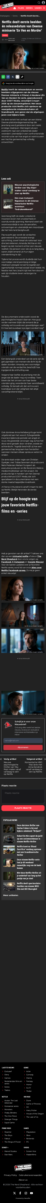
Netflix (4, 89)
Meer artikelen (10, 895)
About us (23, 1180)
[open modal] (43, 2)
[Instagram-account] (25, 1193)
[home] (14, 8)
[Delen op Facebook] (8, 77)
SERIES (29, 8)
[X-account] (14, 1193)
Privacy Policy (10, 1175)
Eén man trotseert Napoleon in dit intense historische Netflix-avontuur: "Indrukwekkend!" (27, 203)
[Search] (39, 2)
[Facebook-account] (20, 1193)
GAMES (38, 8)
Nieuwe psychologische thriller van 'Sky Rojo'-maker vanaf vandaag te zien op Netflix (27, 189)
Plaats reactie (23, 808)
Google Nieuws (35, 562)
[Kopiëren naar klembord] (22, 77)
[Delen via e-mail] (17, 77)
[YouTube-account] (31, 1193)
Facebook (6, 562)
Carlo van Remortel (11, 39)
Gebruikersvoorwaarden (30, 1175)
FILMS (21, 8)
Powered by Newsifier (23, 1198)
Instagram (19, 562)
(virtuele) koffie (20, 556)
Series (5, 35)
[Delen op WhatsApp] (3, 77)
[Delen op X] (13, 77)
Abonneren (23, 747)
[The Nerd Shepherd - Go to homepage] (7, 2)
